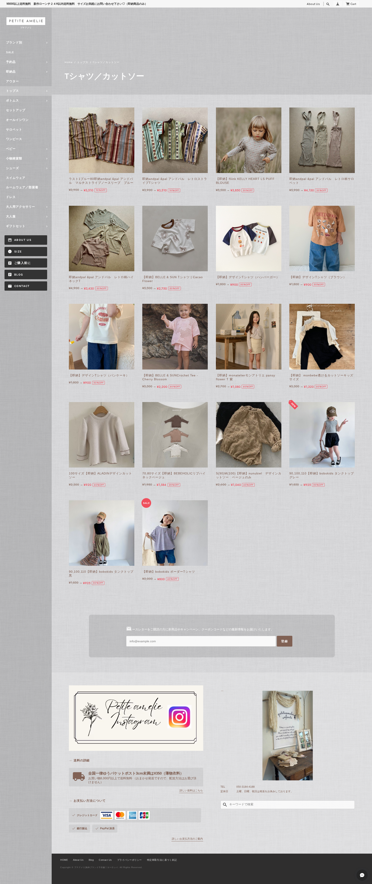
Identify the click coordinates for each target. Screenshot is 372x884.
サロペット (14, 129)
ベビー (11, 149)
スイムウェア (15, 178)
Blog (18, 274)
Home (69, 62)
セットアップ (15, 110)
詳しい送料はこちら (191, 790)
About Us (313, 4)
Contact (22, 286)
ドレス (11, 197)
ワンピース (14, 139)
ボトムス (12, 100)
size (18, 251)
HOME (64, 860)
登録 (284, 641)
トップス (12, 91)
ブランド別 (14, 42)
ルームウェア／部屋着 (22, 187)
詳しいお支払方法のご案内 (187, 838)
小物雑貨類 (14, 158)
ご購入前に (22, 263)
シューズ (12, 168)
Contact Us (105, 860)
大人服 (11, 216)
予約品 (11, 62)
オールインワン (17, 120)
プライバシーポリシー (129, 860)
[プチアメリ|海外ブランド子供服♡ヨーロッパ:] (287, 735)
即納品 (11, 71)
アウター (12, 81)
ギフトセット (15, 226)
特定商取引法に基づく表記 (162, 860)
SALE (10, 52)
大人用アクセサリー (20, 207)
